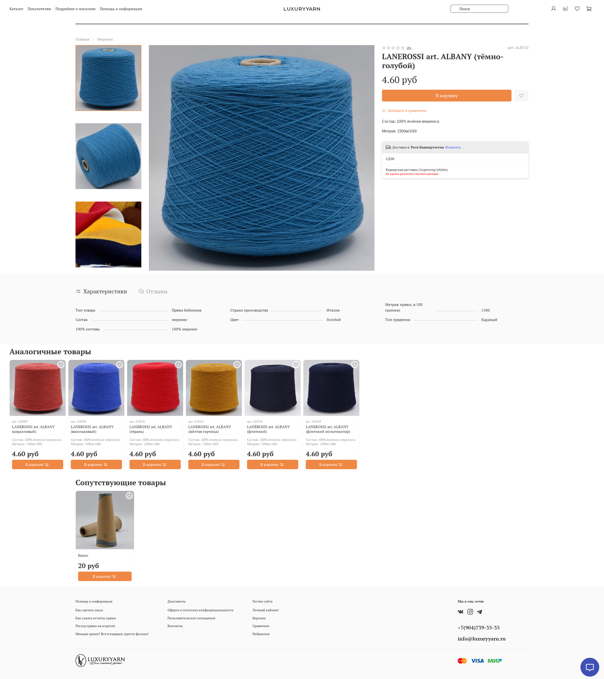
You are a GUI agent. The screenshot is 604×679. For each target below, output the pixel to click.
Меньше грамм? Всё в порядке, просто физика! (112, 634)
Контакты (175, 626)
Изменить (453, 147)
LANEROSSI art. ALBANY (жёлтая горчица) (209, 429)
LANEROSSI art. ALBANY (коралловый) (33, 429)
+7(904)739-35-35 (479, 627)
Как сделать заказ (89, 610)
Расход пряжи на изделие (95, 626)
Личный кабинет (265, 610)
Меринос (105, 39)
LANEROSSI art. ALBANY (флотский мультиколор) (328, 429)
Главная (82, 39)
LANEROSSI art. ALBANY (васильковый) (92, 429)
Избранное (261, 634)
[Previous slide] (158, 158)
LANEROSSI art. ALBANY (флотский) (268, 429)
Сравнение (260, 626)
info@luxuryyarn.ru (482, 638)
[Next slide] (108, 264)
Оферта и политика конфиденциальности (201, 610)
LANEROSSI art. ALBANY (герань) (151, 429)
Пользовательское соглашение (191, 618)
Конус (83, 555)
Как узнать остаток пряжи (96, 618)
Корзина (259, 618)
